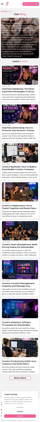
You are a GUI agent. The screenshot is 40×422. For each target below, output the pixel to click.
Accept (20, 416)
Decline (20, 411)
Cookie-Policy (28, 420)
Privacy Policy (11, 420)
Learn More (20, 407)
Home (4, 11)
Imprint (20, 420)
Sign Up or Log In (31, 4)
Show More (20, 378)
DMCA (3, 420)
